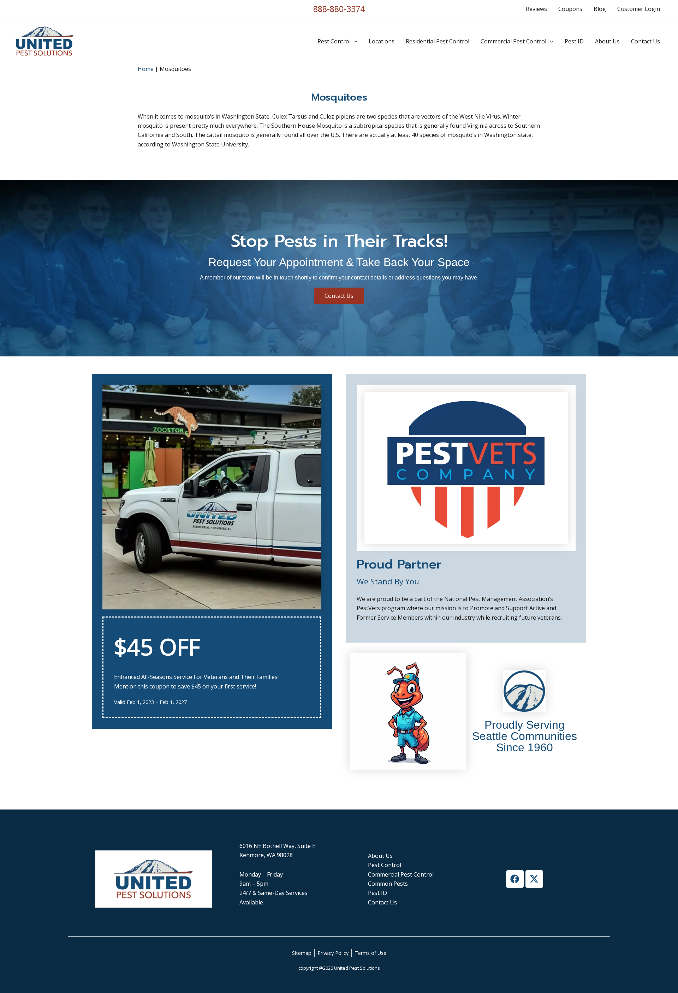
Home (146, 69)
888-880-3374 (339, 8)
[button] (354, 41)
